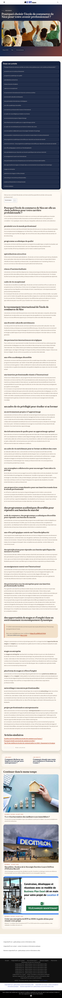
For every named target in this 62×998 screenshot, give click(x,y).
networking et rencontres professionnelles (15, 177)
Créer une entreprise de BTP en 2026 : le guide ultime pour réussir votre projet (29, 920)
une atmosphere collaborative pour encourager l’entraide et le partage (22, 131)
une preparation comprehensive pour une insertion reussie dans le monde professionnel (26, 135)
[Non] (60, 994)
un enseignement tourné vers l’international (15, 156)
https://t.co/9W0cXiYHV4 (38, 633)
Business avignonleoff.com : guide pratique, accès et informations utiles (22, 950)
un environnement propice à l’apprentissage (15, 118)
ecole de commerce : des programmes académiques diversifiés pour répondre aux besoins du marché (30, 143)
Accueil (7, 960)
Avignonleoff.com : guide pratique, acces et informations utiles (19, 984)
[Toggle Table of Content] (14, 200)
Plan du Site (54, 960)
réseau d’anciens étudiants (11, 84)
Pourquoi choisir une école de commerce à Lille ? (19, 741)
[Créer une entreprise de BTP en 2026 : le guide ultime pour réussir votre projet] (31, 895)
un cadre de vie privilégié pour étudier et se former (17, 114)
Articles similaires (8, 186)
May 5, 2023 (23, 635)
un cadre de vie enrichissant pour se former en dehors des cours (20, 126)
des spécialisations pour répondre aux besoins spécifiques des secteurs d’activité (25, 152)
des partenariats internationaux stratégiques (15, 101)
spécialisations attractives (11, 80)
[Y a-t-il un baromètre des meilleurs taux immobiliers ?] (31, 793)
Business (8, 10)
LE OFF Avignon (43, 980)
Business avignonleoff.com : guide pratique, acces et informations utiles (37, 986)
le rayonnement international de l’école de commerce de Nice (19, 92)
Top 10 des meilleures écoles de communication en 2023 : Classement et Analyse (29, 743)
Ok (31, 995)
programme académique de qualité (13, 75)
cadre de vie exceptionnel (10, 88)
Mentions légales (44, 960)
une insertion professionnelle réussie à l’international (17, 109)
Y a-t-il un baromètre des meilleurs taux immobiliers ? (27, 817)
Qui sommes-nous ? (32, 960)
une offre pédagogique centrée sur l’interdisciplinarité (17, 148)
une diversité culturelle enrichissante (13, 97)
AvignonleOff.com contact (18, 960)
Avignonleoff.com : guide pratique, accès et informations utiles (19, 942)
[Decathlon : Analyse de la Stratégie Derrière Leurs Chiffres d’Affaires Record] (31, 843)
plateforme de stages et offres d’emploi (14, 173)
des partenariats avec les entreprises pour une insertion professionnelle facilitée (24, 160)
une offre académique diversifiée (12, 105)
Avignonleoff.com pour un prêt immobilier (31, 978)
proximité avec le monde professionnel (14, 71)
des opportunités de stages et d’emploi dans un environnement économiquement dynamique (28, 165)
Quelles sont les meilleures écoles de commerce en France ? (23, 738)
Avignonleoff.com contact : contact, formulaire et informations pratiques (22, 946)
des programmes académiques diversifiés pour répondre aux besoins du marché (24, 139)
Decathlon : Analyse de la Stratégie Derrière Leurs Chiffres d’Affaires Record (29, 868)
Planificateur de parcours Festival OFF (31, 962)
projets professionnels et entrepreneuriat (14, 182)
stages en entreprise (9, 169)
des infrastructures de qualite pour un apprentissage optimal (19, 122)
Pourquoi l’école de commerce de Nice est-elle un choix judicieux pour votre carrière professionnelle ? (30, 67)
